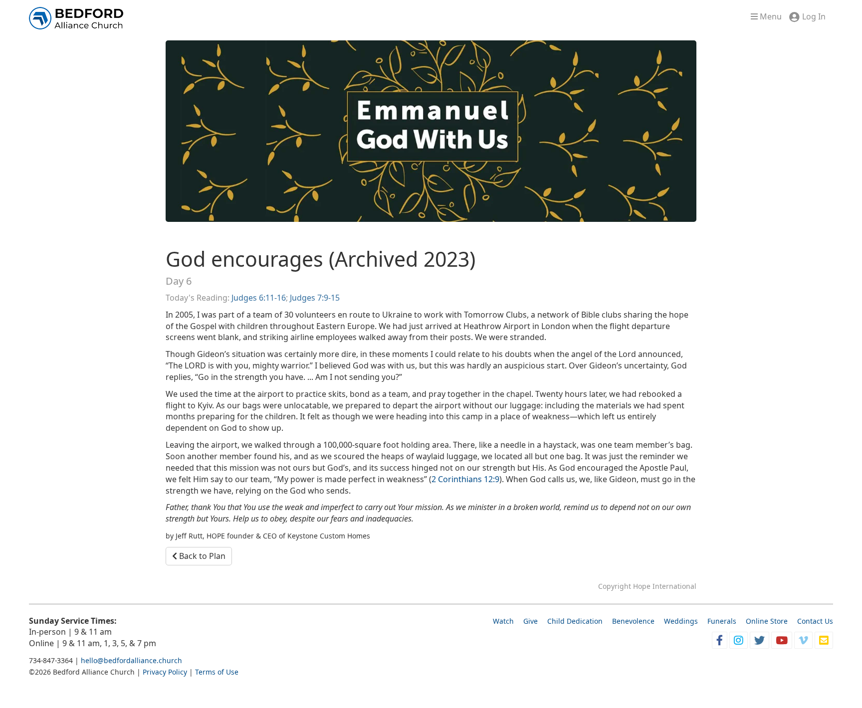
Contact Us (815, 621)
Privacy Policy (165, 672)
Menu (770, 16)
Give (530, 621)
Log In (814, 16)
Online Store (767, 621)
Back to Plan (201, 555)
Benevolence (633, 621)
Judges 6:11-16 (258, 297)
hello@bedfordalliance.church (131, 660)
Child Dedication (575, 621)
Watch (503, 621)
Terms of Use (216, 672)
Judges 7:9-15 (315, 297)
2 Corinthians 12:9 (465, 479)
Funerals (721, 621)
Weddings (681, 621)
